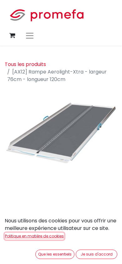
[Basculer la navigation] (29, 35)
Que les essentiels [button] (55, 254)
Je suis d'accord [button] (97, 254)
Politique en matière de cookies (34, 236)
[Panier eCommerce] (12, 35)
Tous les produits (25, 64)
